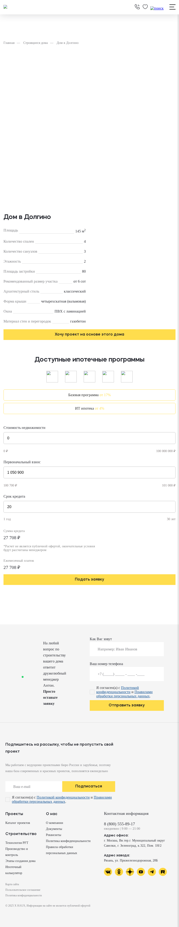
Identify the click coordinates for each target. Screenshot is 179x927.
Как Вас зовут (101, 639)
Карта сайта (12, 884)
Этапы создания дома (20, 861)
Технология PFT (16, 843)
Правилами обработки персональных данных (124, 694)
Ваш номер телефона (106, 664)
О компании (54, 823)
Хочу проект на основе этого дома (89, 334)
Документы (54, 829)
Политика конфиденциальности (68, 841)
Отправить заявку (127, 705)
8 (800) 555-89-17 (119, 824)
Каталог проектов (17, 823)
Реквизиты (53, 835)
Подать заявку (89, 579)
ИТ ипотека (89, 408)
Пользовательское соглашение (22, 889)
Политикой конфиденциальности (117, 690)
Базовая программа (89, 395)
